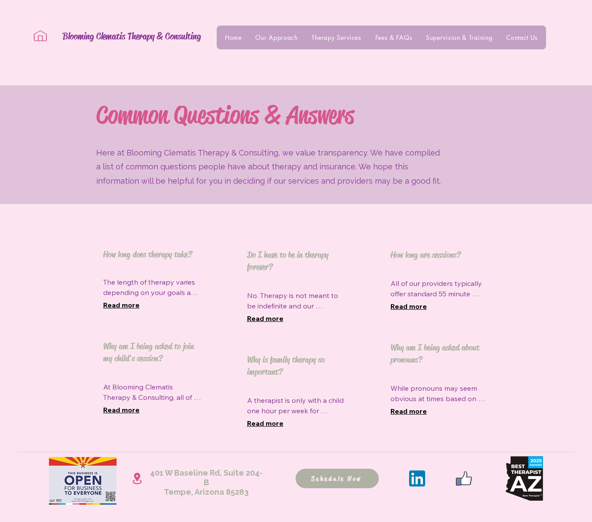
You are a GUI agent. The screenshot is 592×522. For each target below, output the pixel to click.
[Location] (137, 478)
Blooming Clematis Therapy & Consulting (131, 36)
